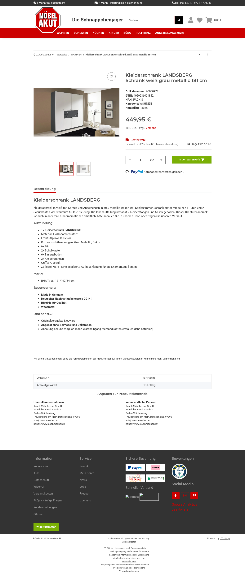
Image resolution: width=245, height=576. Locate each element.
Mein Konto (87, 473)
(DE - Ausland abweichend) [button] (164, 144)
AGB (36, 473)
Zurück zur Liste (45, 54)
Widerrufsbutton (46, 526)
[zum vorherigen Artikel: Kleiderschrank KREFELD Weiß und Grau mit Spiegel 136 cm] (200, 54)
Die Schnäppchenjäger (97, 20)
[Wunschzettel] (199, 20)
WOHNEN (146, 103)
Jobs (83, 486)
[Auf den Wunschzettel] (111, 76)
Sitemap (38, 514)
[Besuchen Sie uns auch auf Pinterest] (194, 495)
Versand (151, 128)
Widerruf (38, 486)
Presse (84, 493)
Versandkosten (43, 493)
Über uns (85, 500)
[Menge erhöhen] (161, 160)
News (83, 480)
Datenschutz (41, 480)
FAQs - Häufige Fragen (47, 500)
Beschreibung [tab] (44, 189)
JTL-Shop (225, 538)
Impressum (40, 466)
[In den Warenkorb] (36, 67)
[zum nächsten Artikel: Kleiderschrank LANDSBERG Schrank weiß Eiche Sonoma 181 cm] (208, 54)
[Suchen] (179, 20)
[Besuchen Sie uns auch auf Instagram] (185, 495)
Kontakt (85, 466)
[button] (190, 20)
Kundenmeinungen (45, 507)
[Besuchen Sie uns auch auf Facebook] (176, 495)
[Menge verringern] (130, 160)
